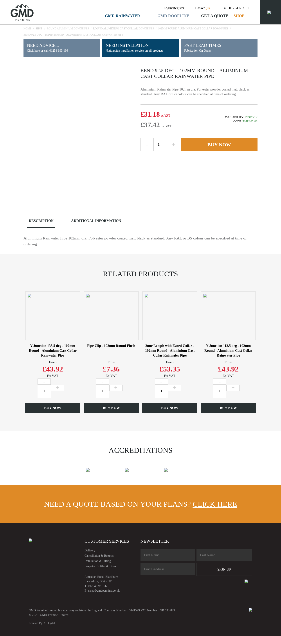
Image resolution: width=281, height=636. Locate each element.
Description (41, 221)
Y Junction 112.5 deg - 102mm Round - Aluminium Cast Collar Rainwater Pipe (228, 350)
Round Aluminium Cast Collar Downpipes (123, 28)
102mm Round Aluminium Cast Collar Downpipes (193, 28)
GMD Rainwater (122, 16)
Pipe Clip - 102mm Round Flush (111, 346)
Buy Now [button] (52, 408)
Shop (239, 16)
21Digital (49, 623)
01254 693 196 (239, 8)
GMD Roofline (173, 16)
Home (27, 28)
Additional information (96, 221)
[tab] (44, 221)
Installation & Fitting (98, 561)
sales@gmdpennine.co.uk (104, 590)
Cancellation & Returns (99, 555)
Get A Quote (214, 16)
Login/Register (174, 8)
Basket (202, 8)
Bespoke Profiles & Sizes (100, 566)
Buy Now (219, 144)
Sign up (224, 569)
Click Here (215, 504)
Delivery (90, 550)
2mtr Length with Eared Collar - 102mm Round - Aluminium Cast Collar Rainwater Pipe (170, 350)
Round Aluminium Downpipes (68, 28)
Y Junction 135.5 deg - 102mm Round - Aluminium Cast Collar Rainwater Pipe (53, 350)
